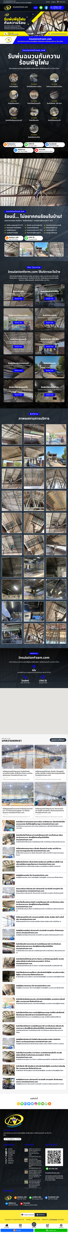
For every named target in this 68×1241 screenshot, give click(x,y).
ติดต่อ (34, 1227)
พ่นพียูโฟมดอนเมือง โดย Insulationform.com (32, 875)
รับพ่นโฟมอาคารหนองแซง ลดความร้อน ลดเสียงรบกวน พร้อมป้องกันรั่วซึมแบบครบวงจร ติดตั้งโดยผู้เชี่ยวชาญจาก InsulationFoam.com (40, 823)
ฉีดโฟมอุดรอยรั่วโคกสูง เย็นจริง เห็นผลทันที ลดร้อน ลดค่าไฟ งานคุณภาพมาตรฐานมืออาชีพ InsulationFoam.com (50, 773)
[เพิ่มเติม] (61, 1225)
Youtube (42, 149)
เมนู (20, 1227)
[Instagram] (35, 1103)
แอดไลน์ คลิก (36, 1197)
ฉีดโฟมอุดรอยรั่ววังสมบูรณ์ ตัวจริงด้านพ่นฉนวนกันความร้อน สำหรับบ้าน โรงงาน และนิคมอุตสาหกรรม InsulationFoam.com (17, 773)
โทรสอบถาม (11, 144)
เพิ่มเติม (61, 1227)
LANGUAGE (62, 2)
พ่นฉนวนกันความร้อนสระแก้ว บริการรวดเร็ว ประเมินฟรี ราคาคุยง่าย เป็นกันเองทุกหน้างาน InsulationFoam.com (39, 890)
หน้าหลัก (6, 1227)
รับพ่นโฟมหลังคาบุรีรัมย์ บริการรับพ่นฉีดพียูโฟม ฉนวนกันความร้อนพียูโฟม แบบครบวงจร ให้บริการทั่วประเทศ (35, 1184)
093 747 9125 (57, 8)
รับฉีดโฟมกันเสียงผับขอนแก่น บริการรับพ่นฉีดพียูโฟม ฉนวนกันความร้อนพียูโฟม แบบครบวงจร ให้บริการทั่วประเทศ (40, 1000)
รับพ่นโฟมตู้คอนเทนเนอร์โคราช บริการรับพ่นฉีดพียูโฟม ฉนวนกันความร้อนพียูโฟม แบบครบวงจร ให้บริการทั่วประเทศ (40, 973)
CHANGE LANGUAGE (29, 1215)
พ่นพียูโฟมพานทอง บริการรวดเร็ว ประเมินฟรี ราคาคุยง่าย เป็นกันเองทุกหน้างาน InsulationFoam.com (39, 1080)
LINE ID (31, 144)
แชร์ (47, 1227)
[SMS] (46, 1103)
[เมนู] (20, 1225)
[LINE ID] (43, 677)
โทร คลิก (18, 1230)
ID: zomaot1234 (37, 1199)
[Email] (42, 1103)
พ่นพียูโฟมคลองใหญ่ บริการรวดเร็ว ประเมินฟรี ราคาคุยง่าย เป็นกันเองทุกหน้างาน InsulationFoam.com (40, 931)
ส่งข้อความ (21, 149)
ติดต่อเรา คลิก (57, 7)
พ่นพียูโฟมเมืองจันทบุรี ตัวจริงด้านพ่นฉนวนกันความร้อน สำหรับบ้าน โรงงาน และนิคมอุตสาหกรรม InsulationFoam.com (38, 1040)
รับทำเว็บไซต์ (61, 1220)
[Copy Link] (18, 1103)
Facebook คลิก (53, 1197)
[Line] (21, 1103)
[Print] (49, 1103)
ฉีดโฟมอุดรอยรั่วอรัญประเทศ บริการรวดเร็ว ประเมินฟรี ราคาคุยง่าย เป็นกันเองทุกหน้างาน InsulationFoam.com (49, 810)
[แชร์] (47, 1225)
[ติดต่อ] (34, 1224)
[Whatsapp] (39, 1103)
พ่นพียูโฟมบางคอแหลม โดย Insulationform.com (33, 986)
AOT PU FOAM (54, 146)
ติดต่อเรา (48, 2)
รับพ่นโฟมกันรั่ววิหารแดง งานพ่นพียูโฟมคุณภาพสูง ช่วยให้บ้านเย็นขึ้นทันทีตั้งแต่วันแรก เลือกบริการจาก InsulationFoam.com (40, 1013)
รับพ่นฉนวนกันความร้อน (46, 151)
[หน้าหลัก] (6, 1225)
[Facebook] (25, 1103)
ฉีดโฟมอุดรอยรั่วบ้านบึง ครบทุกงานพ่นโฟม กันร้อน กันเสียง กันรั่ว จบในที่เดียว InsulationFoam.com (40, 918)
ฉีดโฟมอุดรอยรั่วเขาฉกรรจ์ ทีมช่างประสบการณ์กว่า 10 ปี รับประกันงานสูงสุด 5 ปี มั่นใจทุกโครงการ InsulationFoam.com (18, 810)
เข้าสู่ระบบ (53, 2)
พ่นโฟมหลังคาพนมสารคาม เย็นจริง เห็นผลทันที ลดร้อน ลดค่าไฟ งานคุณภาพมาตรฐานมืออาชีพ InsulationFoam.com (38, 849)
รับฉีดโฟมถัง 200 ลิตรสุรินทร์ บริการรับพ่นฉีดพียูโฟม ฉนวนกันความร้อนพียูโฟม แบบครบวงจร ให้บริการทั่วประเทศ (40, 1067)
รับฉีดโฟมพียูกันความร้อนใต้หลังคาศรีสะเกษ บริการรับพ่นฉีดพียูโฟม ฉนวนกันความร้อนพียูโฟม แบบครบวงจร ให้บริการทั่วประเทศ (35, 1174)
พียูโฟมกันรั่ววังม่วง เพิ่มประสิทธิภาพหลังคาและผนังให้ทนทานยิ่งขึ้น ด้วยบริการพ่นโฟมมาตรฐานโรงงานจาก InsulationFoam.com (39, 863)
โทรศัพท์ (25, 680)
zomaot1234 (32, 146)
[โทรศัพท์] (25, 677)
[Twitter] (32, 1103)
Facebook (53, 144)
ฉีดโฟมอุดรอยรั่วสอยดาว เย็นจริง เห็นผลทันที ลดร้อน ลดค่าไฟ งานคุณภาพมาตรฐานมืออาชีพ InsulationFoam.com (35, 1152)
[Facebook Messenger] (28, 1103)
